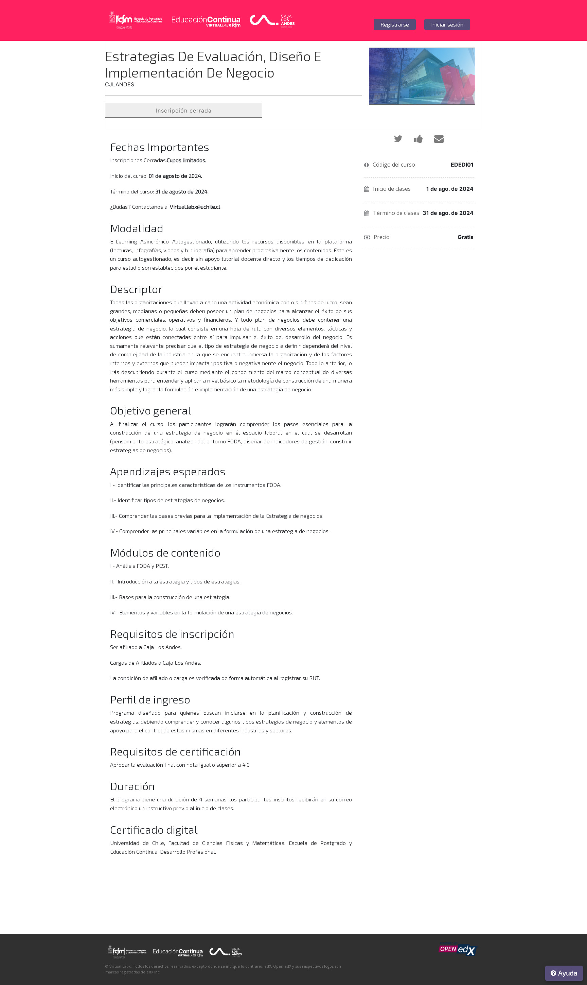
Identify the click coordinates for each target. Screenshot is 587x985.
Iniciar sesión (447, 24)
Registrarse (394, 24)
